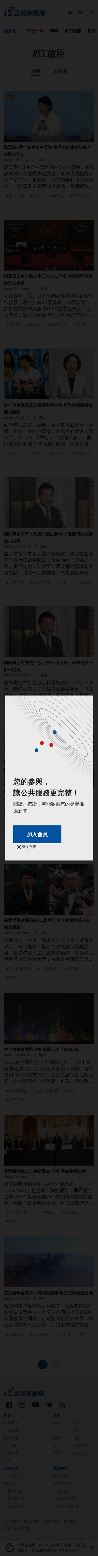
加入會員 (37, 834)
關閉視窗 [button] (29, 846)
